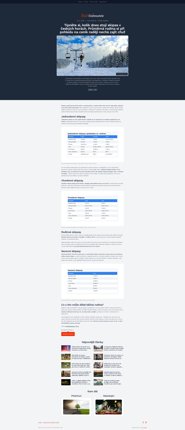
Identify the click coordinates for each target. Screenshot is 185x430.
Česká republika (103, 20)
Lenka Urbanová (91, 20)
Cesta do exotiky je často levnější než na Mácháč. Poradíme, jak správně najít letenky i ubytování (112, 383)
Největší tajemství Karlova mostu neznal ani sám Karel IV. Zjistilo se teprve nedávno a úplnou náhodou (113, 374)
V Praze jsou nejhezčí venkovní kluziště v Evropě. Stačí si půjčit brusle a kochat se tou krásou (114, 348)
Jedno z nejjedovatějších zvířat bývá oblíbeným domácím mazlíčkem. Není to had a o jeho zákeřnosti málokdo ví (81, 383)
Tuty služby (144, 427)
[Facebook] (143, 422)
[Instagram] (146, 422)
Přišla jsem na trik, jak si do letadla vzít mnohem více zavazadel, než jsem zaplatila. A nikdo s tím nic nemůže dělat (113, 366)
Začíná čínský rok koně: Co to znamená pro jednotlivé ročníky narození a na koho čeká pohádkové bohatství (81, 349)
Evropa (86, 1)
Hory (95, 89)
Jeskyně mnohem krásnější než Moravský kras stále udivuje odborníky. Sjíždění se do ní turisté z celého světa (81, 374)
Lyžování (90, 89)
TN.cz (77, 326)
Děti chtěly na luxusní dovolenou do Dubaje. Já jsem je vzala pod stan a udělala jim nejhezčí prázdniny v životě (81, 357)
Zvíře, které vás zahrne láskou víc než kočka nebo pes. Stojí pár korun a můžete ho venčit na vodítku (81, 366)
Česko (80, 1)
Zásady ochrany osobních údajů (51, 422)
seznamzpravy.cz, (70, 326)
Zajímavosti (103, 1)
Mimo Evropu (94, 1)
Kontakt (40, 422)
